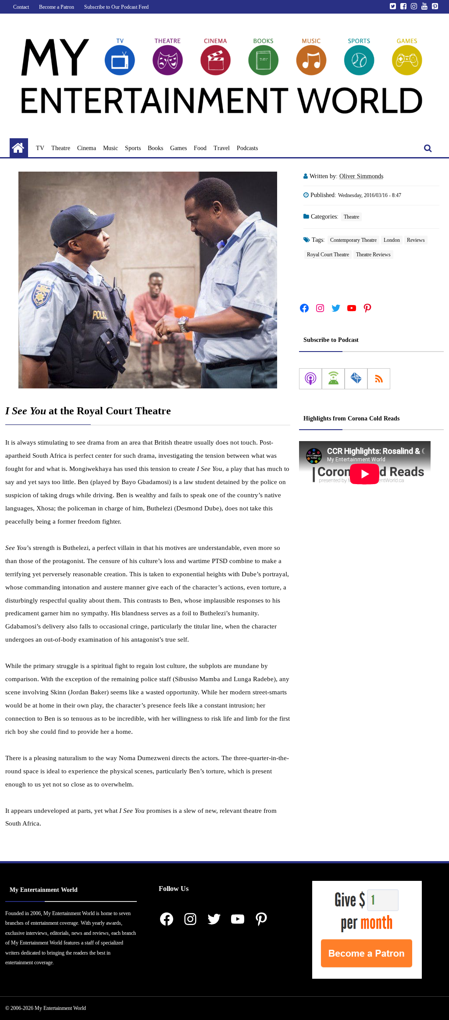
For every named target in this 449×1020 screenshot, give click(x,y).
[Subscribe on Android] (333, 378)
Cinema (86, 148)
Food (200, 148)
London (392, 240)
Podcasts (247, 148)
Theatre (60, 148)
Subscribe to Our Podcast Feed (116, 7)
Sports (133, 148)
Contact (21, 7)
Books (155, 148)
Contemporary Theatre (353, 240)
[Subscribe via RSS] (378, 378)
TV (40, 148)
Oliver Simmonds (361, 176)
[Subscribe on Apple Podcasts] (310, 378)
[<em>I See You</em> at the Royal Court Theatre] (147, 280)
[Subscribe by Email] (356, 378)
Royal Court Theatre (328, 254)
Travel (222, 148)
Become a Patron (56, 7)
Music (110, 148)
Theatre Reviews (373, 254)
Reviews (416, 240)
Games (178, 148)
